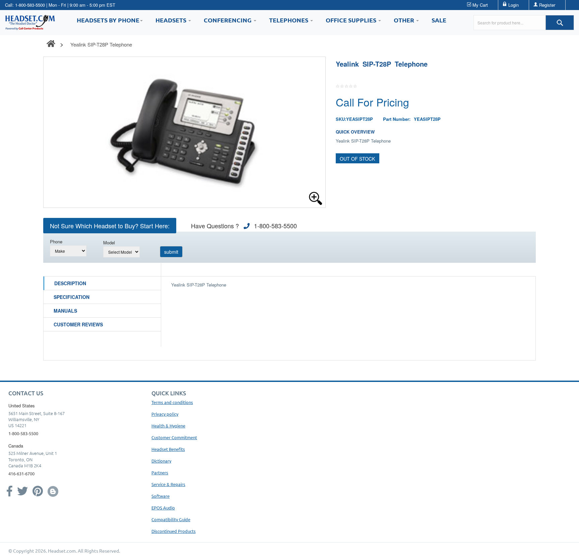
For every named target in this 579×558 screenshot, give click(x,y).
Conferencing (228, 20)
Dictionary (161, 461)
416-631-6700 (21, 473)
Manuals (65, 310)
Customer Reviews (78, 324)
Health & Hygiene (168, 425)
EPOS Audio (163, 507)
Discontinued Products (173, 531)
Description (70, 283)
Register (547, 5)
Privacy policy (164, 414)
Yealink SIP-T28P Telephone (101, 44)
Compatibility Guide (170, 519)
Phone (56, 241)
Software (160, 496)
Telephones (289, 20)
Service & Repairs (168, 484)
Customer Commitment (174, 437)
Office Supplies (352, 20)
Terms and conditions (172, 402)
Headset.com (62, 551)
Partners (159, 472)
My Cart (480, 5)
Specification (71, 297)
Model (109, 242)
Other (404, 20)
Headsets (171, 20)
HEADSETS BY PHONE (108, 20)
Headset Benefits (168, 449)
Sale (439, 20)
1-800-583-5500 (30, 5)
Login (513, 5)
